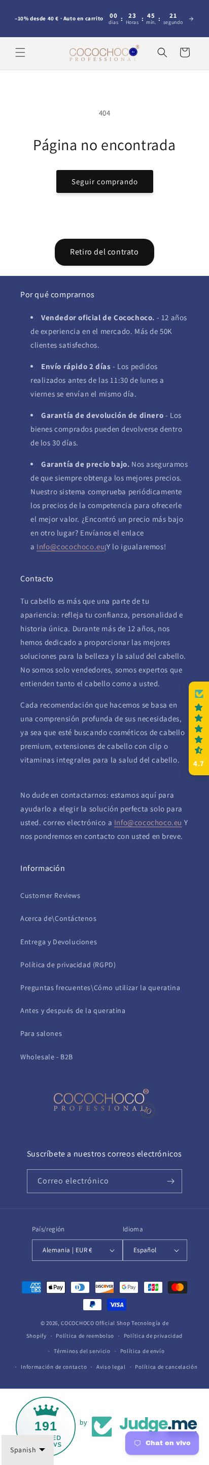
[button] (20, 52)
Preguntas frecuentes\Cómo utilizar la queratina (100, 987)
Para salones (41, 1033)
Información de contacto (54, 1366)
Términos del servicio (82, 1351)
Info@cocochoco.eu (70, 546)
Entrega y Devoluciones (58, 941)
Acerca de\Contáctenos (58, 918)
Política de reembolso (85, 1335)
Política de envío (142, 1351)
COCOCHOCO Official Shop (95, 1323)
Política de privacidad (153, 1335)
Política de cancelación (166, 1366)
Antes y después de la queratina (73, 1010)
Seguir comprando (105, 181)
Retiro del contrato (104, 251)
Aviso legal (111, 1366)
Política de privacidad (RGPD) (68, 964)
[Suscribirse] (170, 1181)
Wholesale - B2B (46, 1056)
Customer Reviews (50, 895)
